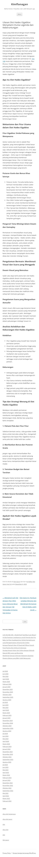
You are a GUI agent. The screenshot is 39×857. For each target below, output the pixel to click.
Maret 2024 (6, 744)
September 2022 (8, 791)
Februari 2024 (7, 746)
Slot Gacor (17, 582)
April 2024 (6, 741)
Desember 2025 (8, 689)
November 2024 (8, 723)
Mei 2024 (5, 739)
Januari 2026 (6, 687)
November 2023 (8, 754)
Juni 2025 (5, 705)
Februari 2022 (7, 801)
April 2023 (6, 772)
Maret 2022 (6, 798)
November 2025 (8, 692)
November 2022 (8, 785)
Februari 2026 (7, 684)
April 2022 (6, 796)
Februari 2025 (7, 715)
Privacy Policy (7, 853)
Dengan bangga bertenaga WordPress (24, 853)
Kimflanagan (19, 4)
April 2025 (6, 710)
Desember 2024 (8, 721)
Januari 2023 (6, 780)
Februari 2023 (7, 778)
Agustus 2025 (7, 700)
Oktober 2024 (7, 726)
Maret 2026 (6, 682)
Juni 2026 (5, 674)
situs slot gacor (7, 819)
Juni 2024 (5, 736)
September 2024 (8, 728)
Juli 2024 (5, 734)
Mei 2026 (5, 676)
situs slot (5, 830)
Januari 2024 (6, 749)
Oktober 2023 (7, 757)
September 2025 (8, 697)
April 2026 (6, 679)
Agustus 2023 (7, 762)
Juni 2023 (5, 767)
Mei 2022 (5, 793)
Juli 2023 (5, 765)
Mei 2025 (5, 708)
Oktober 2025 (7, 695)
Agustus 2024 (7, 731)
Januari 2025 (6, 718)
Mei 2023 (5, 770)
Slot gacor (6, 840)
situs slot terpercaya (9, 814)
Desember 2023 (8, 752)
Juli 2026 (5, 671)
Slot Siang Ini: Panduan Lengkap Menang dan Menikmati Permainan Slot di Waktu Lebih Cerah (28, 604)
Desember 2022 (8, 783)
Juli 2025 (5, 702)
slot (4, 824)
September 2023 (8, 759)
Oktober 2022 (7, 788)
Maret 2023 (6, 775)
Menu (19, 14)
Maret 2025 (6, 713)
